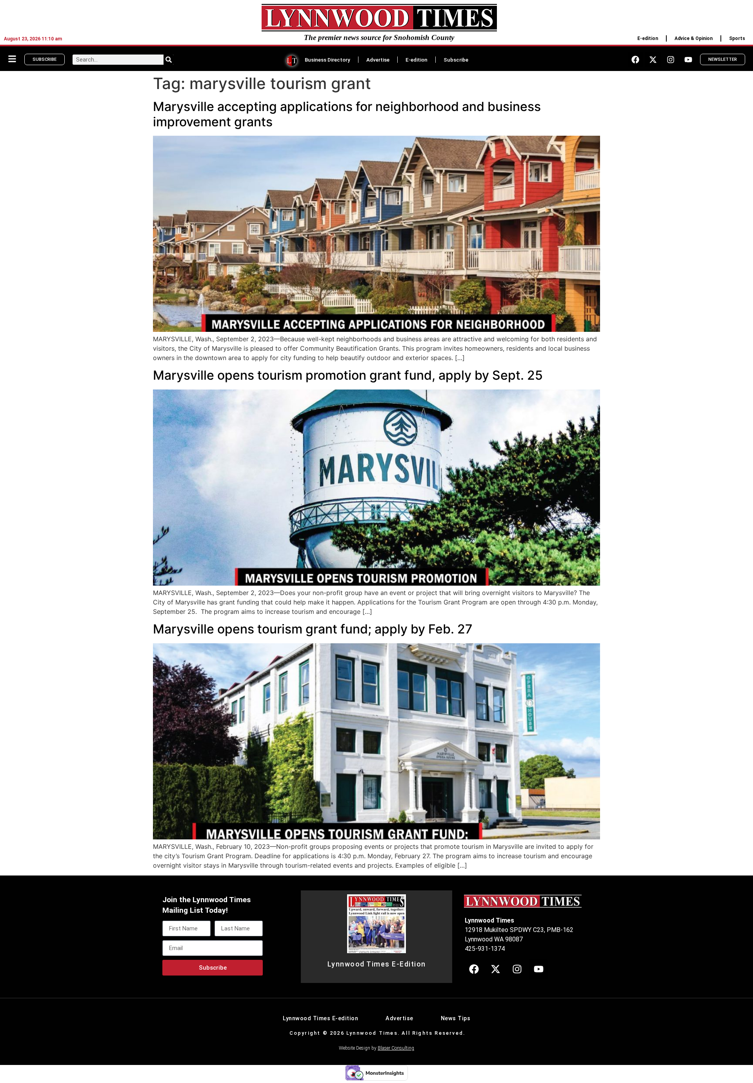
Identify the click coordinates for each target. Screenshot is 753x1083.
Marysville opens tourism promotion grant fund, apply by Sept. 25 (348, 375)
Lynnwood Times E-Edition (376, 964)
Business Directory (327, 59)
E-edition (647, 38)
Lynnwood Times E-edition (320, 1018)
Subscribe (456, 59)
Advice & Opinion (694, 38)
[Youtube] (688, 59)
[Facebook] (635, 59)
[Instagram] (670, 59)
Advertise (377, 59)
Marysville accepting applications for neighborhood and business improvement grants (347, 114)
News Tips (456, 1018)
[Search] (169, 60)
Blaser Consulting (396, 1048)
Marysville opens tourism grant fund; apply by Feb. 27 (313, 629)
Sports (737, 38)
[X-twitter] (653, 59)
